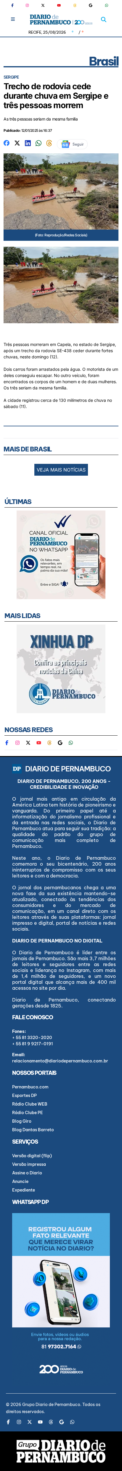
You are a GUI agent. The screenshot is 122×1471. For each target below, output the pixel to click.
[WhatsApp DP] (106, 5)
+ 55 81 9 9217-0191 (32, 1043)
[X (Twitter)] (43, 5)
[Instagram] (27, 5)
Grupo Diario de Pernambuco (51, 1404)
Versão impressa (29, 1164)
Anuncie (20, 1181)
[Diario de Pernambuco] (61, 19)
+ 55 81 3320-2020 (32, 1037)
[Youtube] (59, 5)
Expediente (23, 1190)
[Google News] (90, 5)
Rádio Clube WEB (29, 1104)
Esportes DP (24, 1095)
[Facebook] (15, 5)
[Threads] (75, 5)
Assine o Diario (27, 1173)
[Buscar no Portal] (103, 19)
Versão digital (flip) (32, 1155)
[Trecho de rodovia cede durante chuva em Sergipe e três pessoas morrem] (6, 143)
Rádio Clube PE (27, 1112)
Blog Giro (21, 1121)
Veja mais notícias (61, 470)
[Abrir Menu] (13, 19)
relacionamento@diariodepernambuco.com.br (60, 1061)
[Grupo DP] (61, 1451)
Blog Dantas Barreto (33, 1129)
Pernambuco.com (30, 1087)
